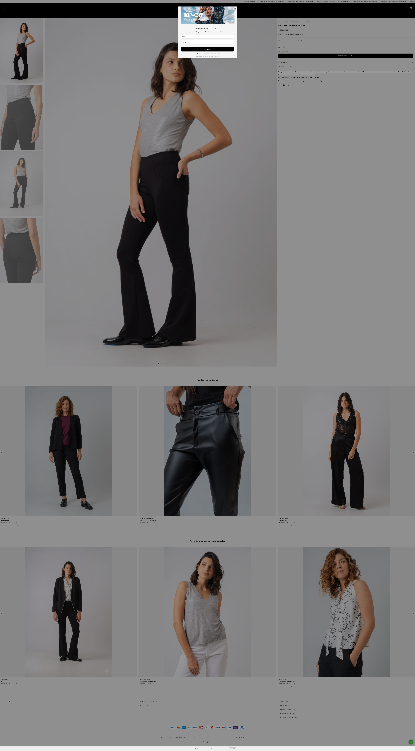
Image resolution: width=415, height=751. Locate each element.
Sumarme (207, 49)
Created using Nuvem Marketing (207, 56)
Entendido (232, 748)
